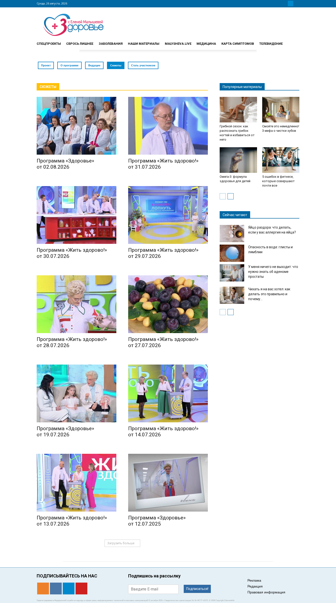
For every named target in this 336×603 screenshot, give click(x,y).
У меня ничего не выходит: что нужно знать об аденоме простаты (273, 272)
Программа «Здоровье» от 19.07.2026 (65, 432)
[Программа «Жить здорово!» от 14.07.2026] (168, 393)
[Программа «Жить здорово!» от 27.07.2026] (168, 304)
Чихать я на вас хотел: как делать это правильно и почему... (269, 294)
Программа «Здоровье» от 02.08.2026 (65, 164)
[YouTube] (296, 3)
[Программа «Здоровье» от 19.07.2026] (76, 393)
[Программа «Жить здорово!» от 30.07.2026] (76, 215)
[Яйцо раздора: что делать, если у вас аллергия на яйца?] (232, 233)
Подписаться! (197, 589)
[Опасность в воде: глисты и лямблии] (232, 253)
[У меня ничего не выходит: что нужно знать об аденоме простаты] (232, 272)
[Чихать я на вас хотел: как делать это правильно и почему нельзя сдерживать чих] (232, 295)
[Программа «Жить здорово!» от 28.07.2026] (76, 304)
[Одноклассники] (278, 3)
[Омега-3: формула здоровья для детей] (238, 160)
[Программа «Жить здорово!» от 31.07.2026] (168, 126)
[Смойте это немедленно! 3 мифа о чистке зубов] (281, 109)
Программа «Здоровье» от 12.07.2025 (157, 521)
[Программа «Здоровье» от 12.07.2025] (168, 483)
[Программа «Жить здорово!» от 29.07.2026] (168, 215)
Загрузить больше (121, 543)
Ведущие (94, 65)
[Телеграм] (290, 3)
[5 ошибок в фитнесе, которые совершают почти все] (281, 160)
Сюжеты (115, 65)
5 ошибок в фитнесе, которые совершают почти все (278, 181)
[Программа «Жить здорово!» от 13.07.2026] (76, 483)
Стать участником (143, 65)
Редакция (255, 586)
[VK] (284, 3)
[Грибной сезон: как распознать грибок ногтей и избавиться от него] (238, 109)
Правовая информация (266, 592)
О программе (69, 65)
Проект (46, 65)
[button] (293, 41)
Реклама (254, 580)
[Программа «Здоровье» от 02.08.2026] (76, 126)
